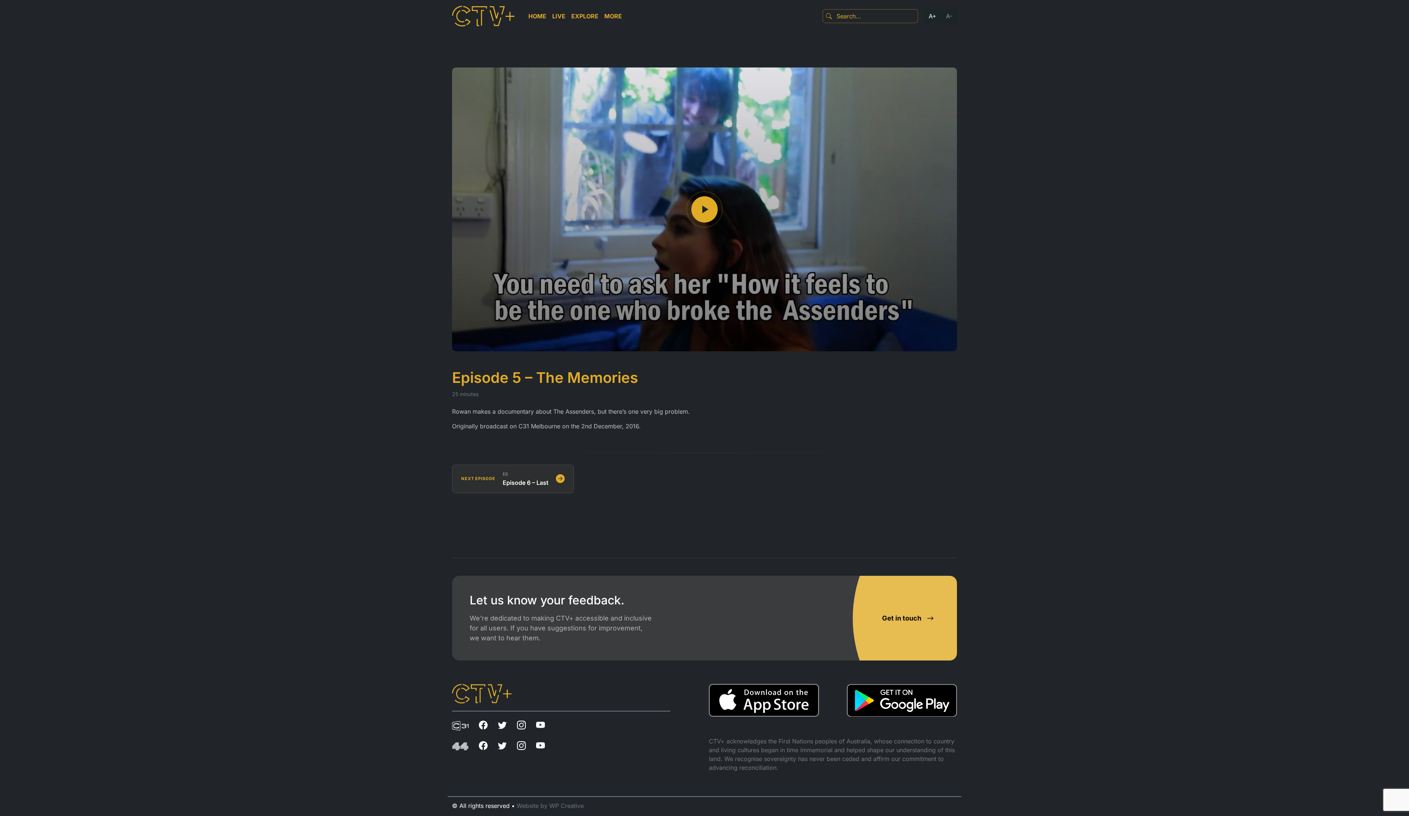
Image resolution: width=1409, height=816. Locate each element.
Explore (584, 16)
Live (558, 16)
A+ (932, 16)
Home (537, 16)
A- (949, 16)
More (613, 16)
